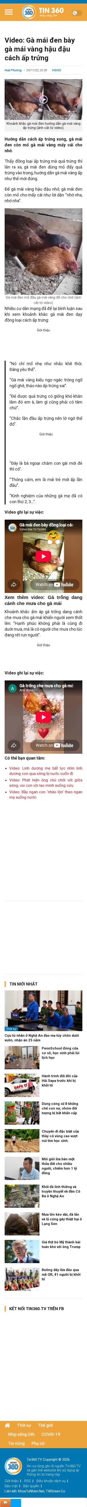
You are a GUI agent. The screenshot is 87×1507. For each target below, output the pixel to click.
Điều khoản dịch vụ (50, 1481)
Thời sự (11, 1029)
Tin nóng (16, 1443)
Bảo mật (11, 1486)
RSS (27, 1481)
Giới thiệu (12, 1481)
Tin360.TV (73, 1466)
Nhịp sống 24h (21, 1434)
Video (56, 70)
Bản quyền (31, 1486)
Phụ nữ (38, 1443)
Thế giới (45, 1425)
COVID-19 (51, 1434)
